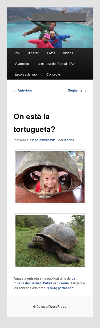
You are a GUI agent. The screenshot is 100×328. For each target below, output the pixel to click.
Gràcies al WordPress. (50, 306)
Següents (77, 90)
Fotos (51, 53)
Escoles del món (27, 74)
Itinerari (33, 53)
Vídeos (68, 53)
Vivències (22, 63)
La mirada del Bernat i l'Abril (44, 280)
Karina (69, 140)
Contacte (53, 74)
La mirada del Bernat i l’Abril (57, 63)
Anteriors (23, 90)
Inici (18, 53)
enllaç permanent (61, 287)
